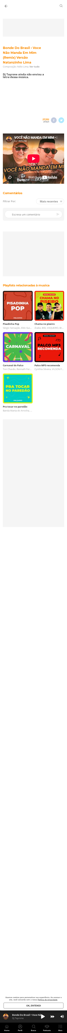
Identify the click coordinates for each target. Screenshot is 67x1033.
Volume (62, 1016)
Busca (33, 1030)
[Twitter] (61, 120)
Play (43, 1016)
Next (52, 1016)
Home (6, 1030)
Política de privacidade (47, 999)
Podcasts (47, 1030)
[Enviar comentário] (58, 214)
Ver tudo (34, 66)
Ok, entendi (33, 1005)
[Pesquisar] (61, 6)
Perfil (20, 1030)
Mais (60, 1030)
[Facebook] (54, 120)
